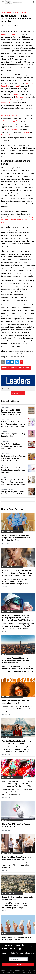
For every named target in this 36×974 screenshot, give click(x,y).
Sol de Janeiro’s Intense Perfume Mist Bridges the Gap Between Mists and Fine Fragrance (13, 458)
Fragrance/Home (5, 419)
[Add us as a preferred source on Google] (21, 362)
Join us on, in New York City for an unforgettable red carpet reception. (17, 709)
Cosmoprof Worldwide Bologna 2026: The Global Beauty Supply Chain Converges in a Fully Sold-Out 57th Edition (17, 783)
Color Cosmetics (5, 407)
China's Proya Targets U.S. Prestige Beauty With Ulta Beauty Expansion (13, 470)
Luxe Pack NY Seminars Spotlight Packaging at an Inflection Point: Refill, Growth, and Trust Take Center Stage (17, 617)
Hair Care (3, 477)
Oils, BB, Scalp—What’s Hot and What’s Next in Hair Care (17, 219)
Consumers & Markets (7, 489)
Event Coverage (20, 12)
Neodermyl (5, 135)
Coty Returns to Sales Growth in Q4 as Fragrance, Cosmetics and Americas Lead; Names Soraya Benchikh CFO (13, 424)
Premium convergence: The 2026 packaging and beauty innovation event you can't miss (15, 865)
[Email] (3, 362)
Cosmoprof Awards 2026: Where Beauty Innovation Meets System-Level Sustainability (15, 660)
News (4, 654)
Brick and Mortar (5, 441)
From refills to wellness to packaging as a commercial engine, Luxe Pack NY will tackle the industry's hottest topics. (18, 626)
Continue (18, 964)
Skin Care (3, 465)
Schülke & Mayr (7, 100)
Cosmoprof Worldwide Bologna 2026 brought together (17, 668)
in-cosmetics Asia (8, 34)
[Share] (8, 362)
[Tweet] (17, 362)
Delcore (14, 129)
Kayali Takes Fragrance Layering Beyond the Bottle (13, 435)
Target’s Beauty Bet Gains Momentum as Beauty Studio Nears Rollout (11, 446)
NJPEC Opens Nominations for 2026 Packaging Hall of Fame (16, 938)
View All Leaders (18, 393)
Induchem (25, 132)
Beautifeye (15, 121)
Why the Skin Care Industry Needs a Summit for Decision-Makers (16, 742)
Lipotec (16, 94)
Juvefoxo (19, 97)
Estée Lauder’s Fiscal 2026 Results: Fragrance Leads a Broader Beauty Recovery (11, 412)
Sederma (4, 121)
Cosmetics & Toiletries (9, 116)
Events (10, 12)
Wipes (4, 933)
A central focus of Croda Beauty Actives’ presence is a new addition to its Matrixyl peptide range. (17, 905)
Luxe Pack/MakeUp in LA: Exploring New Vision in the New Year (16, 858)
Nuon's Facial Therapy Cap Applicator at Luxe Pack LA (17, 825)
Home (3, 12)
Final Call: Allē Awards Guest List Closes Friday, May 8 (15, 702)
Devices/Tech (6, 820)
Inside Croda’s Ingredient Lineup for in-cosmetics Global (18, 898)
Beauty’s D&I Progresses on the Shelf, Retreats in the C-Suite (13, 493)
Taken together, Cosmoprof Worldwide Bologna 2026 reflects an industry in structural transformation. (17, 792)
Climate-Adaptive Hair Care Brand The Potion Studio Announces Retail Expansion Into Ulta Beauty (13, 482)
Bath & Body (4, 431)
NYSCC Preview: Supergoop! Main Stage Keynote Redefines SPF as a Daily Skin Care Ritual (16, 537)
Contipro (4, 129)
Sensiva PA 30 (6, 103)
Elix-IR (17, 86)
